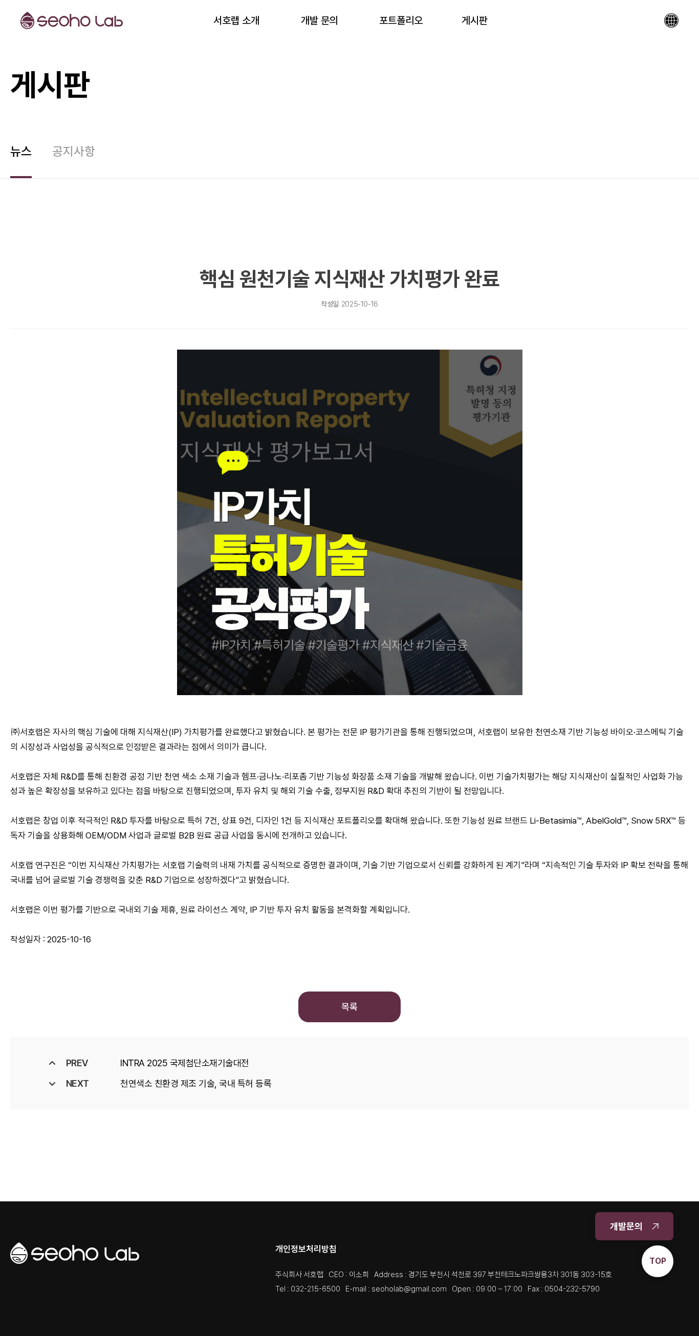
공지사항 (73, 151)
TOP (657, 1261)
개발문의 (626, 1226)
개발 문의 (319, 20)
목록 (349, 1006)
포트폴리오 (401, 20)
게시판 (475, 20)
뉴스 (21, 151)
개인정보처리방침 (306, 1249)
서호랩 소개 (236, 20)
